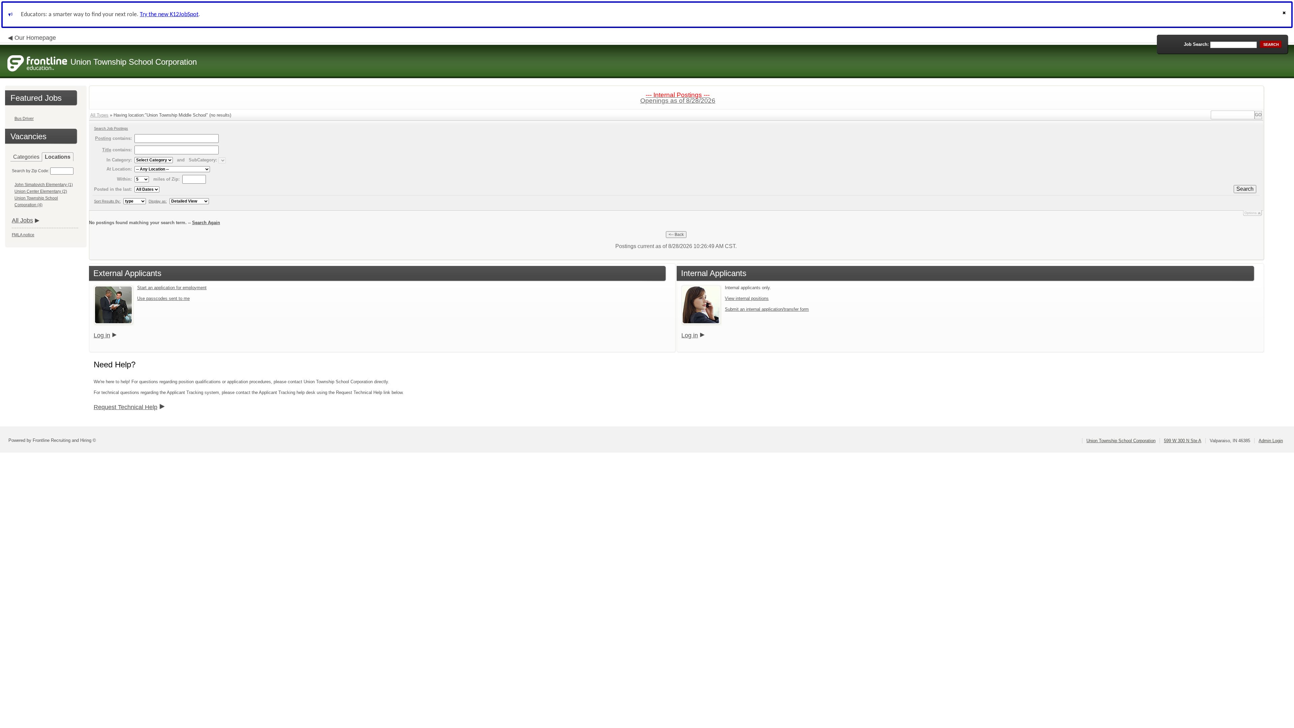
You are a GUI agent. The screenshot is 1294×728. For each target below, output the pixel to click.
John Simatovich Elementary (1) (43, 184)
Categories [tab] (26, 157)
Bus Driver (24, 118)
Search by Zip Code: (30, 171)
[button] (1285, 15)
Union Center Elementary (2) (40, 191)
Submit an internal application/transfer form (767, 309)
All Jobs (22, 220)
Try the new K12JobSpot (169, 14)
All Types (99, 115)
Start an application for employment (172, 287)
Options (1250, 213)
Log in (102, 335)
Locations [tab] (57, 157)
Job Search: (1196, 44)
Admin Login (1271, 440)
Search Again (206, 222)
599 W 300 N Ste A (1182, 440)
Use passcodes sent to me (163, 298)
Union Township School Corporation (1121, 440)
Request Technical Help (125, 407)
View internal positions (747, 298)
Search (1245, 189)
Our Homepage (35, 37)
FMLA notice (23, 235)
